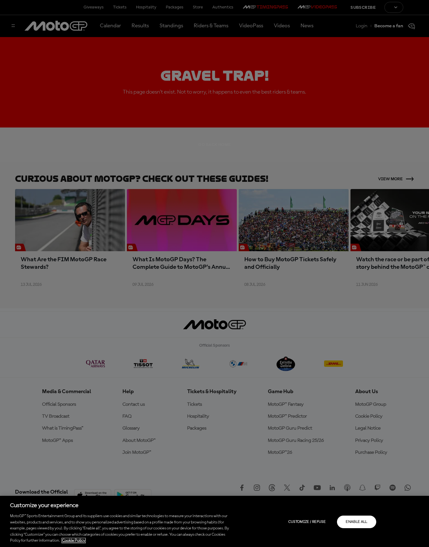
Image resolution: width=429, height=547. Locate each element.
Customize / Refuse (307, 522)
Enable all (356, 522)
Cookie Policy (73, 541)
